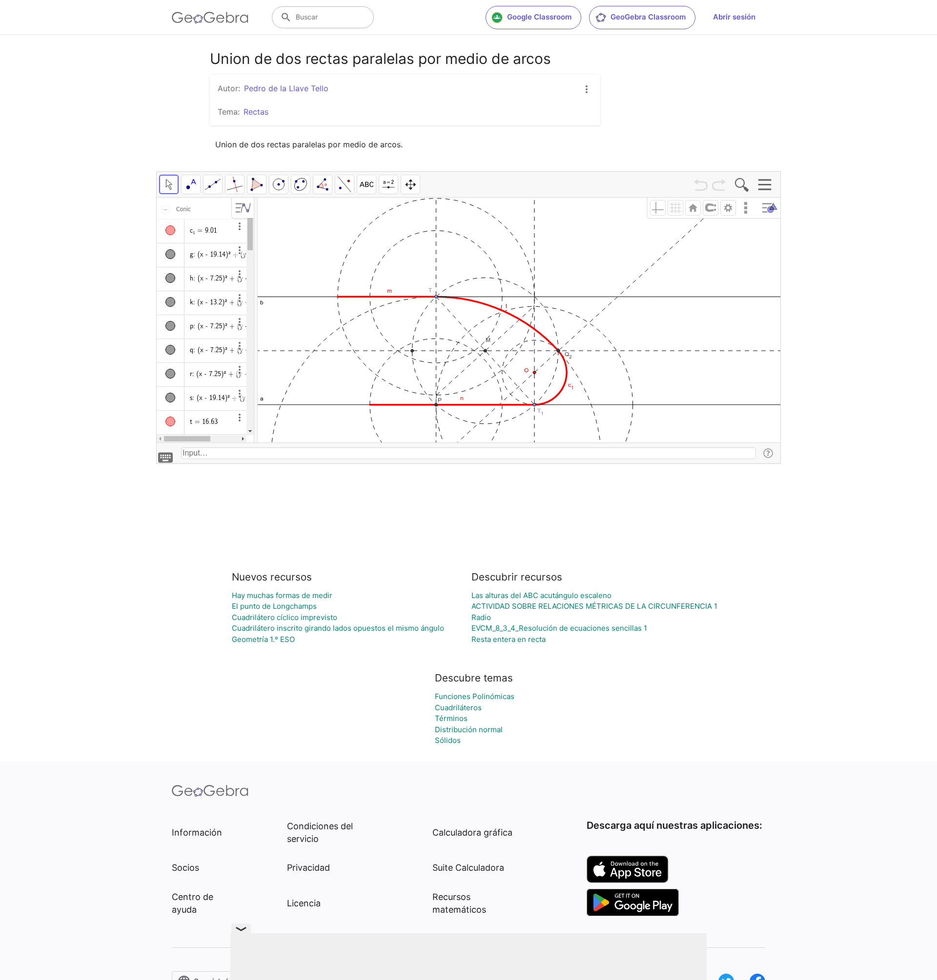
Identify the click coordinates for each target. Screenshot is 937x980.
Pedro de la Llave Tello (286, 88)
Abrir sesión (734, 16)
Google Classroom (539, 16)
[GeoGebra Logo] (210, 17)
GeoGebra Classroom (648, 16)
